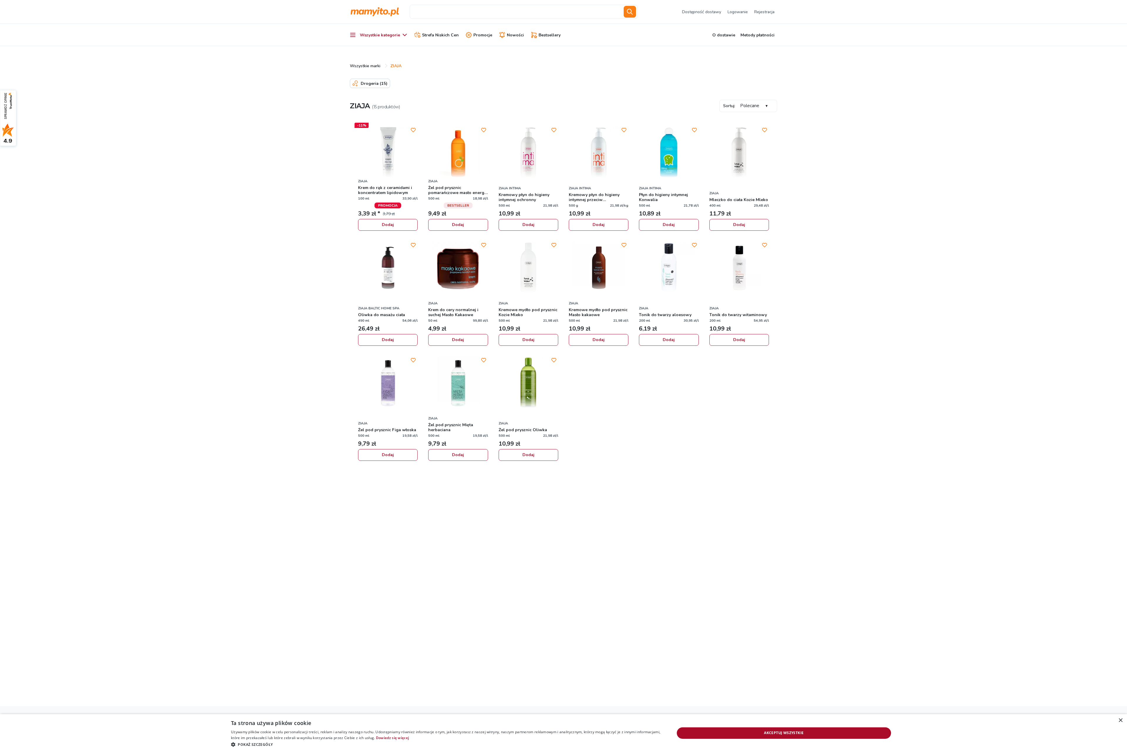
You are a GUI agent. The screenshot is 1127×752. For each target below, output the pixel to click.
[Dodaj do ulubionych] (413, 130)
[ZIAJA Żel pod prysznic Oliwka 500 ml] (528, 382)
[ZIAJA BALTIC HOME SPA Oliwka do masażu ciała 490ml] (388, 267)
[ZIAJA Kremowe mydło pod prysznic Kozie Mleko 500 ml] (528, 267)
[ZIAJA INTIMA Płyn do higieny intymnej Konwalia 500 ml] (669, 152)
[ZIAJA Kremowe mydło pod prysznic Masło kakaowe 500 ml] (598, 267)
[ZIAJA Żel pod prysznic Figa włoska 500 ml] (388, 382)
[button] (446, 744)
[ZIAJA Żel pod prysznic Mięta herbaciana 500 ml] (458, 382)
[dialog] (563, 733)
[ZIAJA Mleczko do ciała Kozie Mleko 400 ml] (739, 152)
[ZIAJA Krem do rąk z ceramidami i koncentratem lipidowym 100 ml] (388, 152)
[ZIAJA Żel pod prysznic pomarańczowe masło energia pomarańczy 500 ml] (458, 152)
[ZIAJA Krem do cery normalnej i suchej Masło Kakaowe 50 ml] (458, 267)
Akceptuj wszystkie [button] (784, 732)
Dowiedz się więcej (392, 737)
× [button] (1120, 720)
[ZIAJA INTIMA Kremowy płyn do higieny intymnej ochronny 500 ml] (528, 152)
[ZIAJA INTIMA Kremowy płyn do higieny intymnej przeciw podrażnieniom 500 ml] (598, 152)
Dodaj (388, 224)
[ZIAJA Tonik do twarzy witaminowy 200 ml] (739, 267)
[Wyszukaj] (630, 12)
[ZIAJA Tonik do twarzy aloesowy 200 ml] (669, 267)
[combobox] (515, 11)
